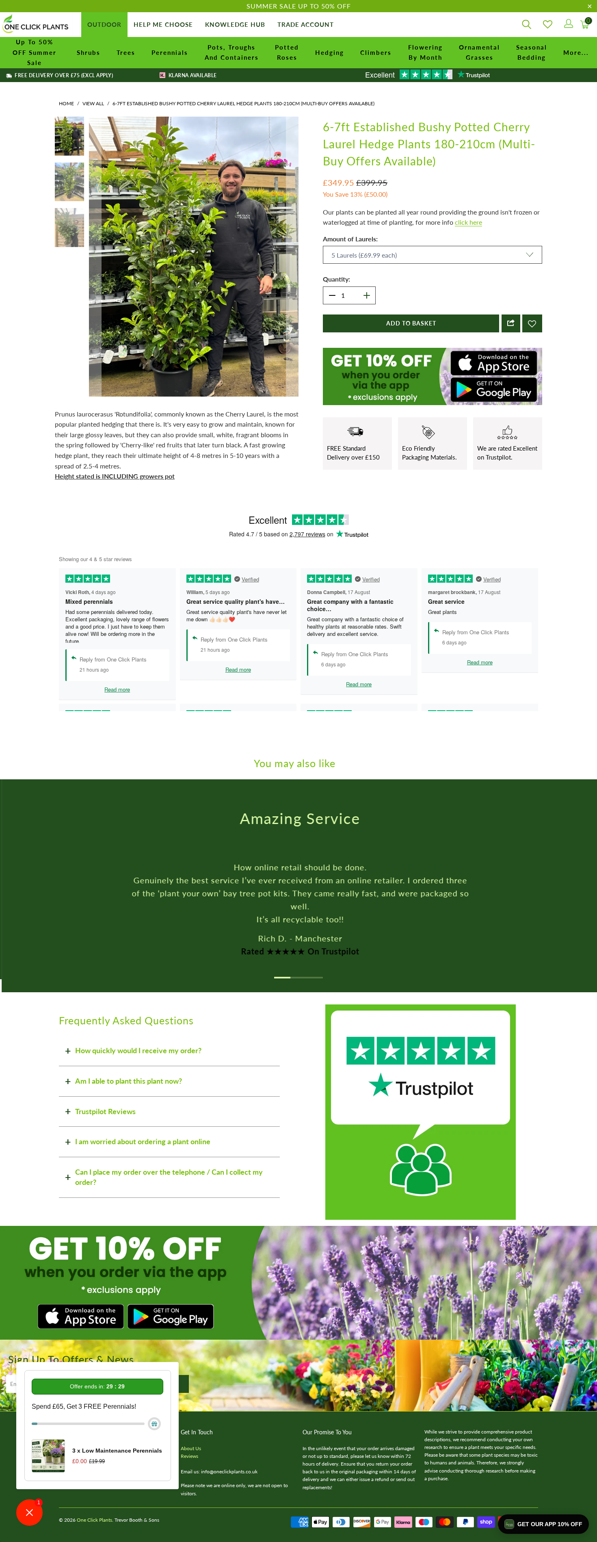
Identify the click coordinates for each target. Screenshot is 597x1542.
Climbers (376, 52)
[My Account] (568, 24)
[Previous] (95, 256)
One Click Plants (94, 1520)
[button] (543, 1524)
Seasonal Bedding (531, 52)
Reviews (189, 1456)
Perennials (169, 52)
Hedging (329, 52)
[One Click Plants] (36, 24)
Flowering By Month (425, 52)
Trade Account (305, 24)
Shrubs (88, 52)
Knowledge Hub (235, 24)
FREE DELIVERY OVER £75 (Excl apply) (63, 75)
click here (468, 222)
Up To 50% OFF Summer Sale (34, 52)
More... (576, 52)
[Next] (292, 256)
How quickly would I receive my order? (138, 1050)
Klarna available (191, 75)
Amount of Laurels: (350, 239)
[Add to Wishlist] (532, 323)
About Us (191, 1448)
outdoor (104, 24)
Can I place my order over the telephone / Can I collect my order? (169, 1177)
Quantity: (336, 279)
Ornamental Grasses (479, 52)
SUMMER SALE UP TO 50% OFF (299, 6)
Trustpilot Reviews (105, 1111)
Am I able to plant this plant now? (128, 1080)
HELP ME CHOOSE (163, 24)
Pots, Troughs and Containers (232, 52)
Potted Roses (287, 52)
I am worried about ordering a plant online (142, 1141)
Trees (126, 52)
